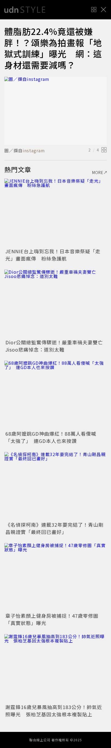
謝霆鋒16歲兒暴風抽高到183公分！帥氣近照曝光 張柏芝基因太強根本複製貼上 (53, 710)
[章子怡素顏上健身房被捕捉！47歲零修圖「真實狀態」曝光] (55, 577)
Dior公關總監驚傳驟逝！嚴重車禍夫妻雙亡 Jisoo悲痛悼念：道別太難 (56, 346)
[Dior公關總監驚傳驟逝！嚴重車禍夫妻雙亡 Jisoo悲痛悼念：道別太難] (55, 304)
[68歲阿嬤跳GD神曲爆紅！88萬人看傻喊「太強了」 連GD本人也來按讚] (55, 395)
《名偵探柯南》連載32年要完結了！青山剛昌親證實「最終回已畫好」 (54, 528)
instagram (34, 150)
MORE (97, 172)
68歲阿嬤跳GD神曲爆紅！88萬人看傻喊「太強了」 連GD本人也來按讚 (50, 437)
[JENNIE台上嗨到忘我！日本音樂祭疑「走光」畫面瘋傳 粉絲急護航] (55, 213)
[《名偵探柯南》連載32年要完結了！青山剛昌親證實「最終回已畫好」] (55, 486)
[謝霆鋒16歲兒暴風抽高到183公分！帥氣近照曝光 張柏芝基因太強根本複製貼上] (55, 668)
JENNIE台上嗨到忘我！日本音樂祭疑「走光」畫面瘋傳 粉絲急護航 (52, 255)
